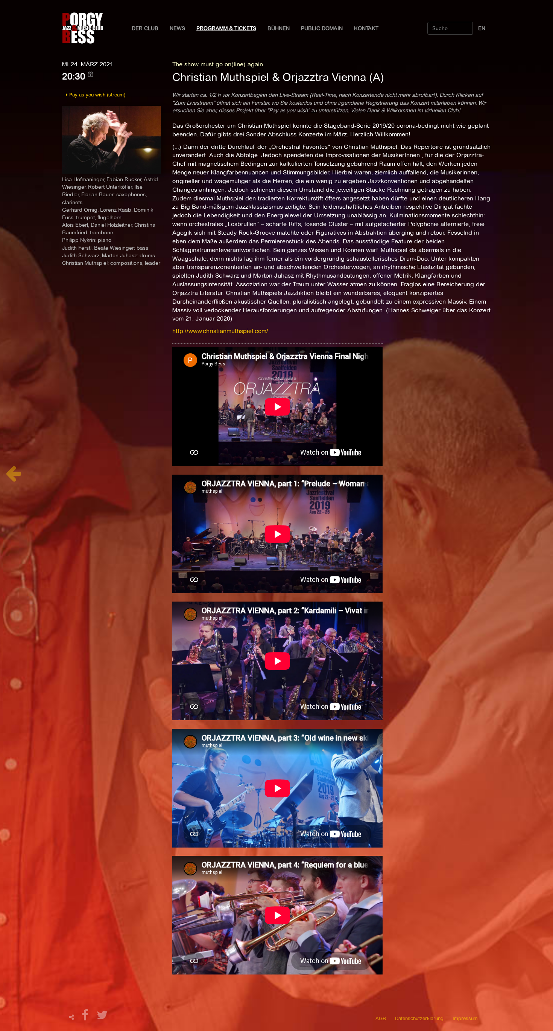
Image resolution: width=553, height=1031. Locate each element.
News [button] (177, 28)
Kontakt (366, 28)
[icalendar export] (90, 74)
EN (481, 28)
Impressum (465, 1018)
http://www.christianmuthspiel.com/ (220, 331)
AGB (380, 1018)
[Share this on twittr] (102, 1017)
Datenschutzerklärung (419, 1018)
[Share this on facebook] (86, 1017)
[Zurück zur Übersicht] (13, 477)
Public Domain (322, 28)
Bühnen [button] (278, 28)
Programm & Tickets (226, 28)
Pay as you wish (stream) (96, 95)
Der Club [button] (145, 28)
